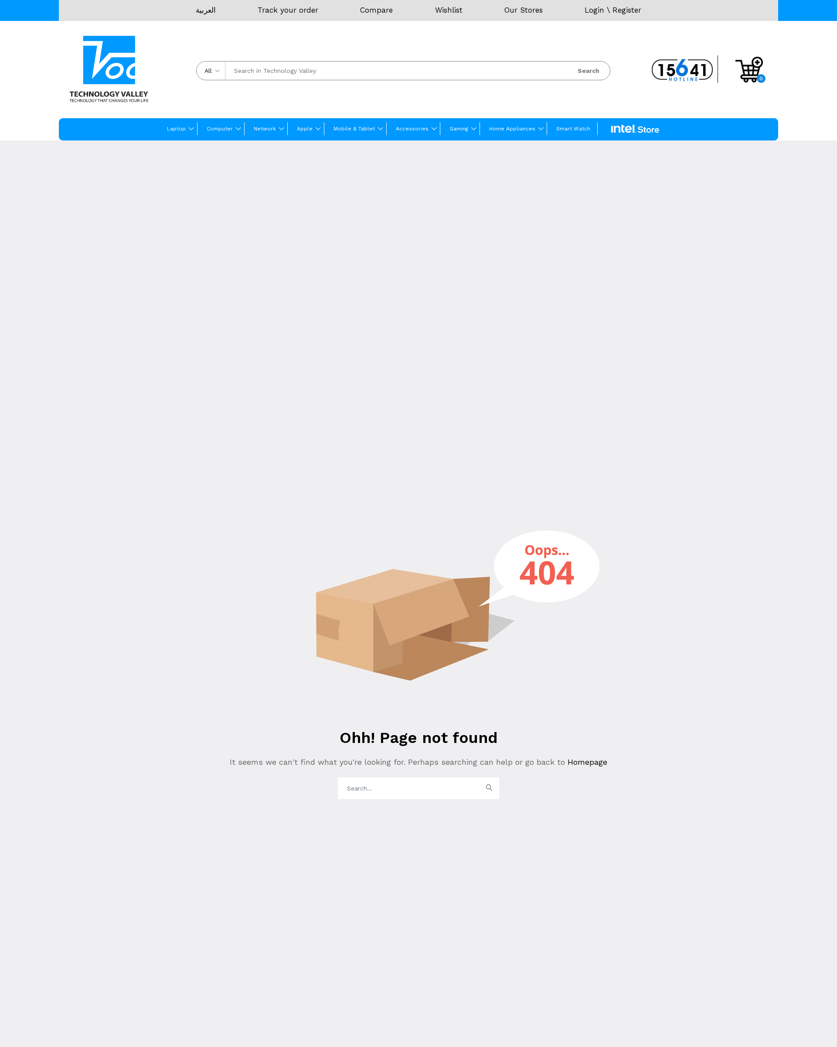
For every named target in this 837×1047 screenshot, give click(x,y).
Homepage (586, 761)
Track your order (288, 10)
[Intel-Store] (635, 129)
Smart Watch (573, 129)
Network (265, 129)
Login (594, 10)
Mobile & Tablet (354, 129)
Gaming (458, 129)
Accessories (412, 129)
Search (588, 70)
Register (626, 10)
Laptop (176, 129)
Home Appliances (512, 129)
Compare (376, 10)
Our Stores (523, 10)
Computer (220, 129)
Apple (305, 129)
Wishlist (449, 10)
